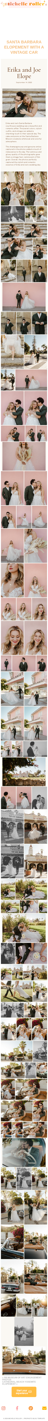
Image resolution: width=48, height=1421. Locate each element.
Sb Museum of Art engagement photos (22, 1378)
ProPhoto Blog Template (34, 1418)
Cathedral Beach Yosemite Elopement (19, 1383)
